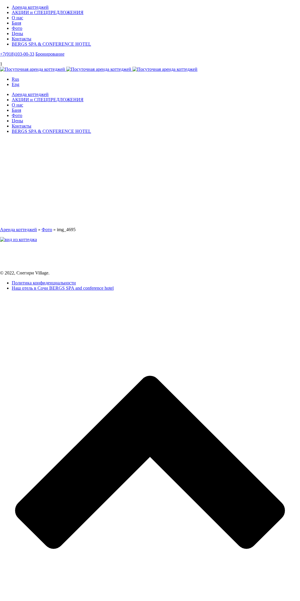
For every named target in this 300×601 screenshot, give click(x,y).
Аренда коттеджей (30, 7)
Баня (16, 22)
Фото (17, 28)
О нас (17, 17)
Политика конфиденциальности (44, 282)
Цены (17, 33)
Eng (15, 84)
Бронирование (49, 53)
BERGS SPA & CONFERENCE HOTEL (51, 44)
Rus (15, 79)
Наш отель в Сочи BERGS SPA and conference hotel (63, 288)
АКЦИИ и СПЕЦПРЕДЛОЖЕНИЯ (47, 12)
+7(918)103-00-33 (17, 53)
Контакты (21, 38)
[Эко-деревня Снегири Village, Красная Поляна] (98, 69)
